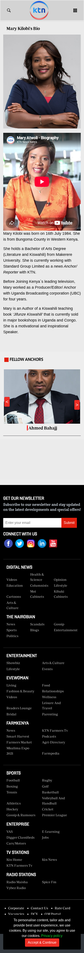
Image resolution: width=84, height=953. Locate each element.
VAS (9, 831)
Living (11, 685)
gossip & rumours (20, 815)
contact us (39, 908)
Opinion (60, 579)
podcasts (49, 736)
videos (11, 579)
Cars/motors (16, 843)
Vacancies (16, 914)
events (47, 669)
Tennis (11, 792)
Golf (45, 786)
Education (14, 585)
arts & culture (53, 663)
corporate (16, 908)
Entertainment (64, 630)
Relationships (53, 691)
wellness (49, 697)
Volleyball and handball (53, 800)
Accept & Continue (42, 942)
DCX (34, 914)
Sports (11, 630)
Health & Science (37, 576)
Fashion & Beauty (20, 691)
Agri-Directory (53, 742)
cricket (47, 809)
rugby (47, 780)
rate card (62, 908)
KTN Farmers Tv (19, 865)
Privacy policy (51, 936)
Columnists (39, 585)
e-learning (51, 831)
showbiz (13, 663)
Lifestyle (60, 585)
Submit (69, 523)
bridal (11, 714)
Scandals (37, 624)
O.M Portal (53, 914)
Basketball (50, 792)
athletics (13, 803)
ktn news (49, 859)
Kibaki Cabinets (61, 593)
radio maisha (17, 882)
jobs (45, 837)
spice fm (49, 882)
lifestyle (13, 669)
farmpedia (50, 753)
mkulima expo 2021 (17, 750)
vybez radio (16, 888)
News (10, 624)
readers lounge (19, 708)
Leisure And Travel (51, 705)
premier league (54, 815)
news (10, 730)
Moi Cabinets (37, 593)
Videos (11, 697)
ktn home (14, 859)
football (13, 780)
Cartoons (13, 596)
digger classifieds (20, 837)
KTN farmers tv (55, 730)
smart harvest (17, 736)
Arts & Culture (12, 605)
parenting (50, 714)
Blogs (34, 630)
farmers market (19, 742)
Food (46, 685)
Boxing (12, 786)
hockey (12, 809)
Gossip (59, 624)
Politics (12, 636)
